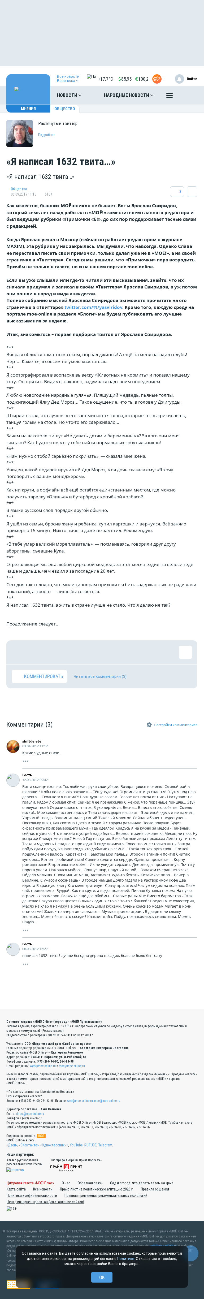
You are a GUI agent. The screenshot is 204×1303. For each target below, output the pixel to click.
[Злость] (104, 652)
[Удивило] (70, 652)
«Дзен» (12, 1145)
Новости (67, 95)
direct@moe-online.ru (30, 1114)
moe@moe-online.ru (72, 1066)
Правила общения (155, 1189)
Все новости (43, 1189)
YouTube (76, 1145)
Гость (27, 775)
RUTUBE (90, 1145)
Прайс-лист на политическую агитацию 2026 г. (96, 1189)
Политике (125, 1259)
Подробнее (46, 135)
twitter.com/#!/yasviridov (93, 307)
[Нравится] (18, 652)
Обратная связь (90, 1183)
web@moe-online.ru (43, 1066)
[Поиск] (188, 95)
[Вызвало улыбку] (35, 652)
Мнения (28, 108)
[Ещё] (169, 97)
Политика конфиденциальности (32, 1195)
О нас (66, 1183)
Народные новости (127, 95)
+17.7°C (105, 79)
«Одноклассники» (54, 1145)
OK (102, 1277)
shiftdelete (31, 741)
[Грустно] (87, 652)
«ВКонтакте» (29, 1145)
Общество (64, 108)
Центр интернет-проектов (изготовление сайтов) (45, 1202)
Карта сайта (16, 1189)
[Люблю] (52, 652)
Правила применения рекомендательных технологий (105, 1195)
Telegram (105, 1145)
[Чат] (190, 1253)
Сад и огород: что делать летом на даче (141, 1183)
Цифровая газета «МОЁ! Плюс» (30, 1183)
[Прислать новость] (157, 79)
